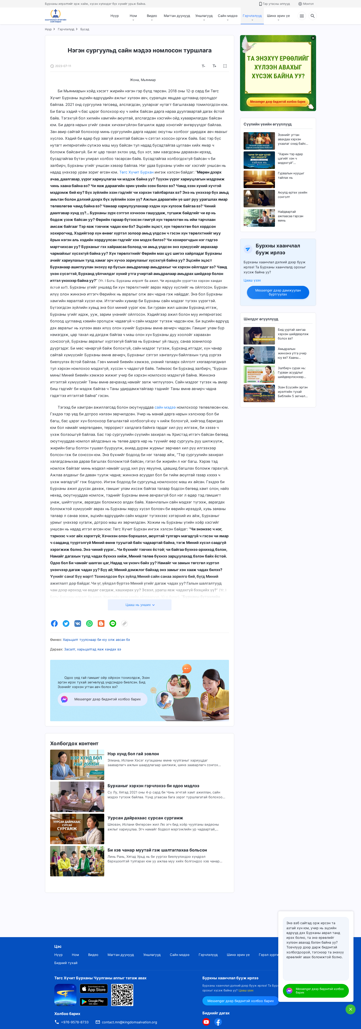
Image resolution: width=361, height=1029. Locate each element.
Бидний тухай (66, 963)
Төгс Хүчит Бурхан (136, 172)
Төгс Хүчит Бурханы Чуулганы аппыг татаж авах (100, 978)
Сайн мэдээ (228, 16)
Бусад (84, 29)
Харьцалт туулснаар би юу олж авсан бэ (96, 639)
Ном (133, 16)
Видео (152, 16)
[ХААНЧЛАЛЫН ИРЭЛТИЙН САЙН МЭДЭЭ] (57, 16)
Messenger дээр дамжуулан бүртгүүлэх (278, 292)
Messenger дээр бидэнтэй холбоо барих (240, 1001)
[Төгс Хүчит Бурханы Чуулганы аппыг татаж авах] (65, 995)
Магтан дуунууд (177, 16)
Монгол (308, 3)
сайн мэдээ (165, 407)
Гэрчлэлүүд (252, 16)
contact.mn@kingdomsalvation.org (129, 1022)
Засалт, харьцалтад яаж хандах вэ (92, 649)
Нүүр (115, 16)
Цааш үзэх (252, 280)
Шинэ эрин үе (278, 16)
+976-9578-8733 (75, 1022)
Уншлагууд (204, 16)
